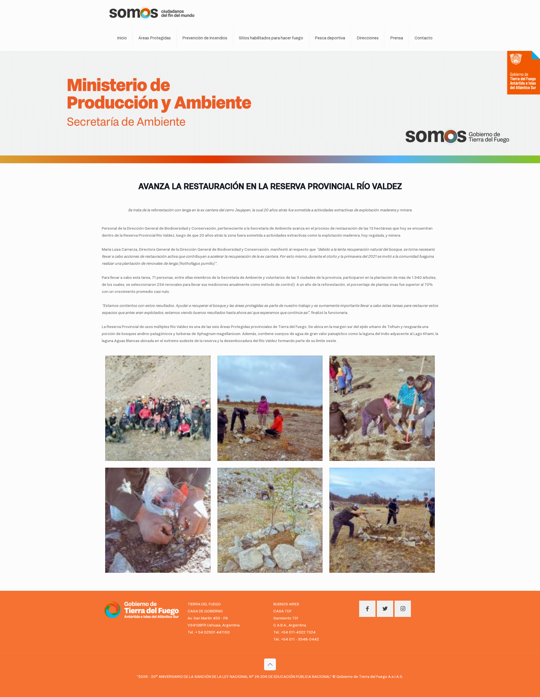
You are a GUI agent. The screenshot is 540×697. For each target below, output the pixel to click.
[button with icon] (367, 609)
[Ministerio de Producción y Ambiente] (151, 12)
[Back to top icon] (270, 664)
